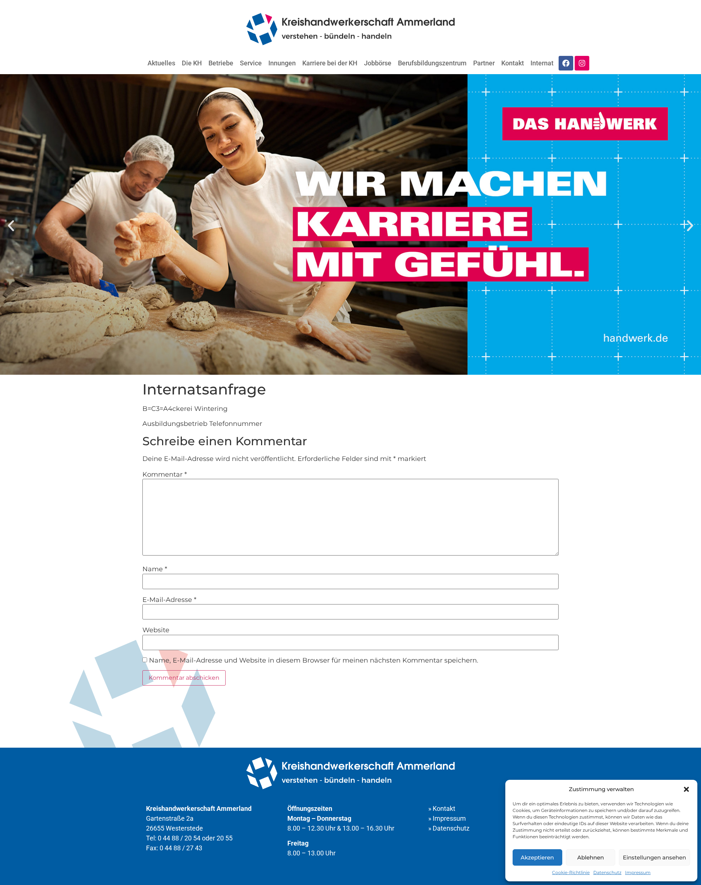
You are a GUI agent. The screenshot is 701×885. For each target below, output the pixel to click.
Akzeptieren (537, 857)
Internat (541, 63)
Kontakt (512, 63)
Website (155, 630)
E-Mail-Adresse (169, 599)
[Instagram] (582, 63)
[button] (686, 789)
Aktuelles (161, 63)
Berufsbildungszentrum (432, 63)
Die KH (192, 63)
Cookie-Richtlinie (571, 872)
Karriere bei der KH (329, 63)
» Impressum (447, 818)
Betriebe (220, 63)
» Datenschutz (449, 828)
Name (154, 569)
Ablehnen (590, 857)
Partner (484, 63)
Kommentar (164, 474)
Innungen (282, 63)
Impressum (638, 872)
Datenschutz (607, 872)
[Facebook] (566, 63)
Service (251, 63)
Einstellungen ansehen (654, 857)
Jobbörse (377, 63)
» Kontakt (441, 808)
